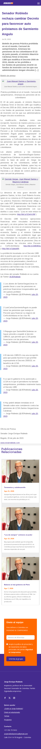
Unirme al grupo (16, 659)
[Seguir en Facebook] (5, 698)
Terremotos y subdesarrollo (15, 487)
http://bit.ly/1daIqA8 (10, 249)
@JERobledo (14, 277)
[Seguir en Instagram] (14, 698)
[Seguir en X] (9, 698)
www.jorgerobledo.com (10, 443)
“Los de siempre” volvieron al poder (18, 535)
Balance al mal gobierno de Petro (17, 585)
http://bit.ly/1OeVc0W (26, 214)
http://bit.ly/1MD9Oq (32, 246)
